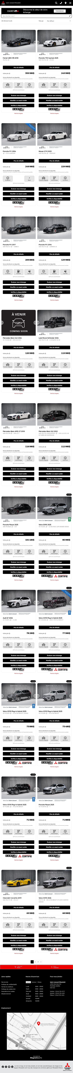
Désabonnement (6, 993)
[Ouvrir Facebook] (3, 1066)
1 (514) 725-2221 (59, 995)
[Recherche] (56, 3)
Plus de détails (19, 67)
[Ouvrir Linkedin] (12, 1066)
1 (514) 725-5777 (60, 991)
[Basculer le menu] (70, 3)
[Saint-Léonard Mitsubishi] (3, 3)
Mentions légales (18, 113)
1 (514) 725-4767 (60, 993)
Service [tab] (34, 982)
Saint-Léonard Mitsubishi (13, 2)
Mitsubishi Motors (57, 1068)
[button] (2, 43)
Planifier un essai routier (18, 100)
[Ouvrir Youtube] (9, 1066)
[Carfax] (18, 109)
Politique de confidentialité (9, 984)
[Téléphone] (61, 3)
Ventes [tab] (28, 982)
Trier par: (41, 21)
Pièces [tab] (39, 982)
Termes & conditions (7, 987)
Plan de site (4, 982)
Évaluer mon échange (18, 95)
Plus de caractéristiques (19, 89)
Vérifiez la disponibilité (18, 105)
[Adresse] (65, 3)
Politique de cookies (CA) (8, 989)
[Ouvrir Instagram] (6, 1066)
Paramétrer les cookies (8, 991)
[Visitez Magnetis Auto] (36, 1057)
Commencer (60, 11)
